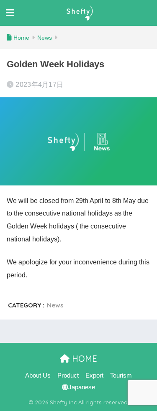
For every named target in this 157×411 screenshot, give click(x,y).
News (55, 305)
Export (94, 375)
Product (68, 375)
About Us (38, 375)
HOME (83, 358)
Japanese (81, 387)
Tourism (121, 375)
